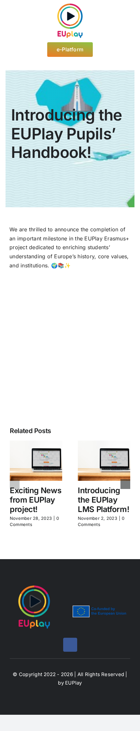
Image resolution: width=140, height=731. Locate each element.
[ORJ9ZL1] (70, 292)
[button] (15, 484)
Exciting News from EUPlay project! (35, 500)
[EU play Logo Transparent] (70, 6)
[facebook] (70, 645)
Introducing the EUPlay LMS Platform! (103, 500)
